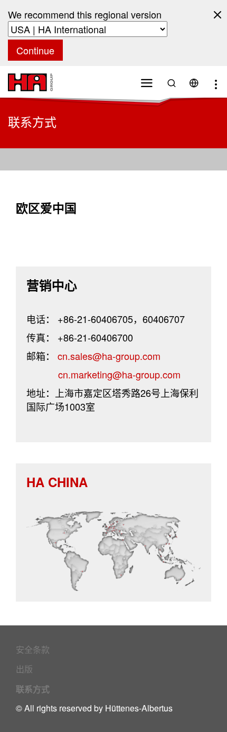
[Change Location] (193, 82)
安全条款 (33, 649)
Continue (35, 50)
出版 (24, 669)
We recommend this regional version (85, 14)
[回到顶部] (199, 699)
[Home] (30, 81)
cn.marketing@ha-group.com (119, 374)
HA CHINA (57, 482)
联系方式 (33, 689)
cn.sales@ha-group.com (109, 356)
